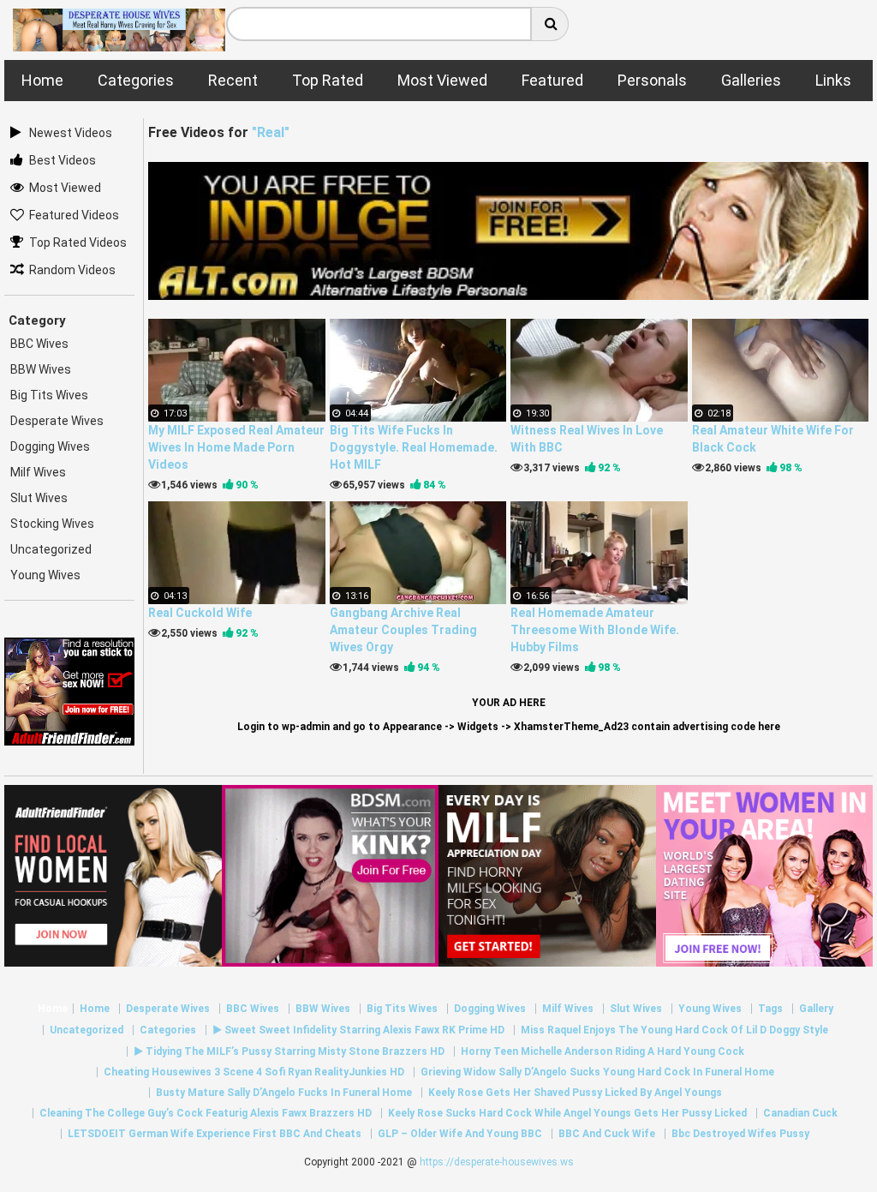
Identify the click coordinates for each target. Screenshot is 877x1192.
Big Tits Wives (49, 395)
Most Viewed (65, 188)
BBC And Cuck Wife (606, 1134)
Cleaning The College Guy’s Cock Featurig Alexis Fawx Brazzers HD (205, 1113)
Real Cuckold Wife (200, 613)
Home (53, 1009)
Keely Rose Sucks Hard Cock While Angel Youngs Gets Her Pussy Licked (567, 1113)
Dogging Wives (50, 446)
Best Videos (62, 160)
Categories (168, 1030)
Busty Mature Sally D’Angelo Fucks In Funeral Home (284, 1093)
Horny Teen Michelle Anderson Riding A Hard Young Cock (602, 1051)
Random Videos (72, 270)
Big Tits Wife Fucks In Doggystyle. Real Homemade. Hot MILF (414, 447)
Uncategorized (51, 549)
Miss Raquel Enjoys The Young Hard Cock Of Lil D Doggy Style (674, 1030)
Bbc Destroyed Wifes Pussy (740, 1134)
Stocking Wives (52, 523)
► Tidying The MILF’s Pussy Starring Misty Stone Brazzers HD (289, 1051)
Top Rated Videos (78, 242)
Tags (770, 1009)
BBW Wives (40, 369)
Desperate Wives (57, 421)
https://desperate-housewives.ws (497, 1162)
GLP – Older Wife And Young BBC (460, 1134)
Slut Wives (39, 498)
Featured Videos (74, 215)
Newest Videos (70, 133)
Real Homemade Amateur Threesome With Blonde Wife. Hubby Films (594, 630)
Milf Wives (38, 472)
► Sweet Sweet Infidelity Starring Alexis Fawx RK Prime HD (358, 1030)
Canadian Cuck (800, 1113)
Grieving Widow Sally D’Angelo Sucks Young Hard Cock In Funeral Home (597, 1072)
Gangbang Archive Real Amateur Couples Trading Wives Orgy (403, 630)
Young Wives (45, 575)
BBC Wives (39, 343)
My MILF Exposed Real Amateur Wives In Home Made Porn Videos (236, 447)
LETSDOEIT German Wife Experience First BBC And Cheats (214, 1134)
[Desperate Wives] (119, 45)
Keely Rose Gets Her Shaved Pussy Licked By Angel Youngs (575, 1093)
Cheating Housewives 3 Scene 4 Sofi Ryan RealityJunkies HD (254, 1072)
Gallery (816, 1009)
